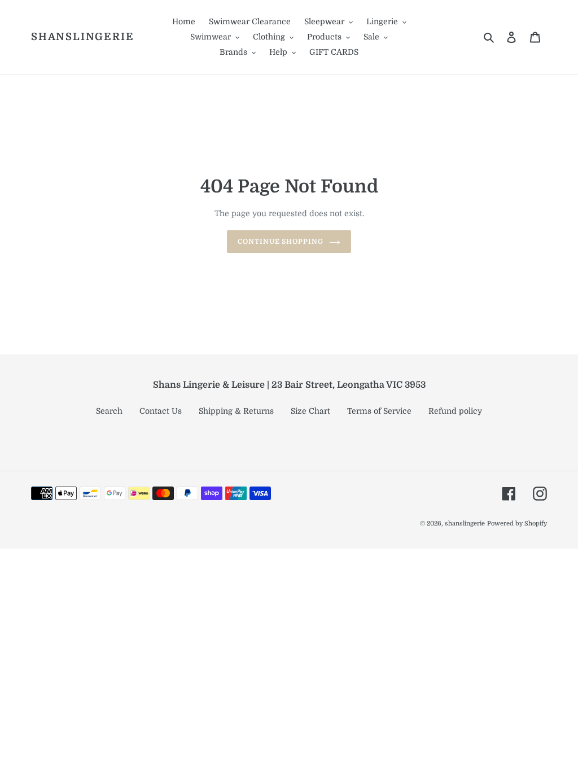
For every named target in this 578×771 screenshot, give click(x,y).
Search (109, 410)
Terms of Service (379, 410)
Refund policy (455, 410)
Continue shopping (280, 242)
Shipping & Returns (236, 410)
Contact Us (160, 410)
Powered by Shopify (517, 523)
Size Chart (310, 410)
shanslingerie (82, 36)
